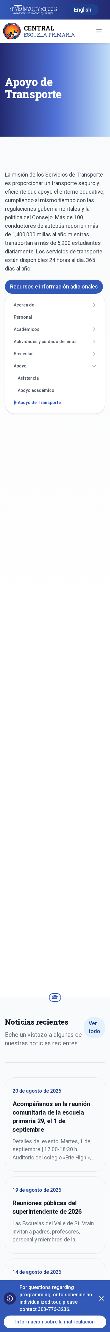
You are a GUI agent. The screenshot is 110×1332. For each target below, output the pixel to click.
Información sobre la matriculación (55, 1322)
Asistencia (28, 378)
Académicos (26, 329)
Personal (23, 317)
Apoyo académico (36, 390)
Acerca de (24, 305)
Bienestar (23, 353)
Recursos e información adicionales (54, 287)
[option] (83, 10)
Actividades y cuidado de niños (45, 341)
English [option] (82, 10)
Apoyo (20, 365)
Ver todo (94, 1027)
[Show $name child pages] (94, 305)
